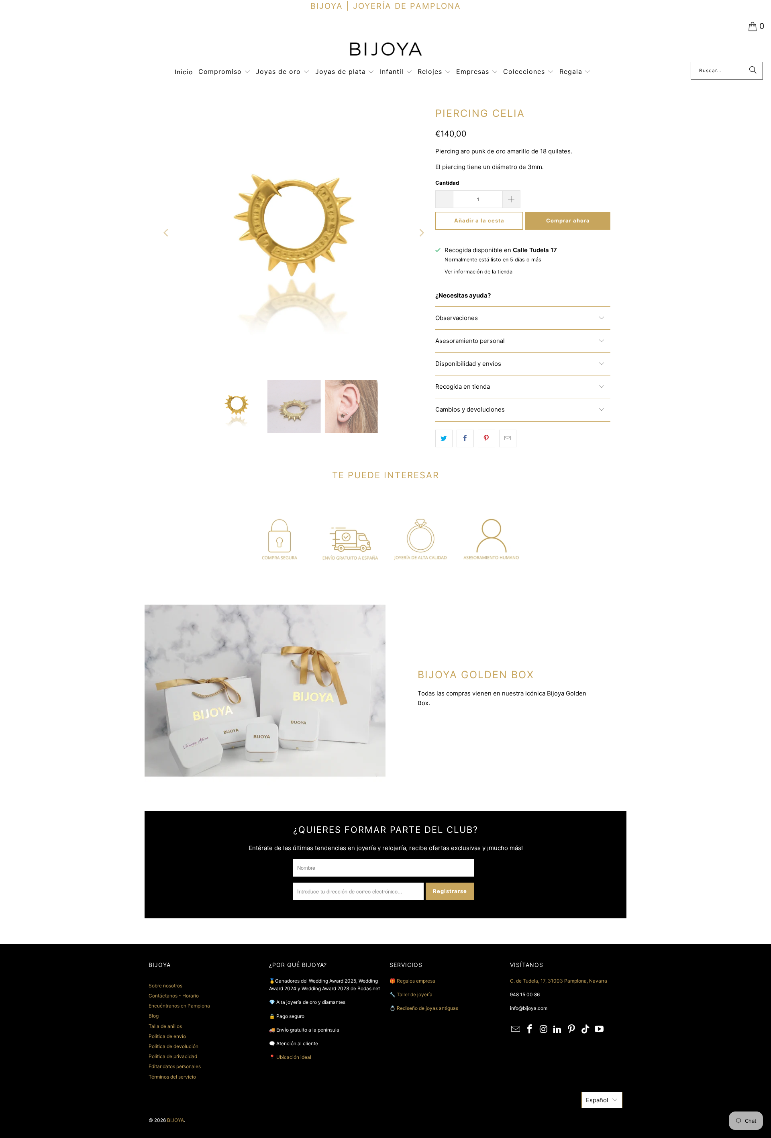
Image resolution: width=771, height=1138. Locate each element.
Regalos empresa (416, 981)
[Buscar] (753, 71)
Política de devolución (173, 1046)
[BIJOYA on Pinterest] (572, 1029)
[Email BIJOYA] (516, 1029)
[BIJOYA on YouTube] (600, 1029)
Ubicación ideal (293, 1057)
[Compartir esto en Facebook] (465, 438)
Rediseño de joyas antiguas (427, 1008)
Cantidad (447, 182)
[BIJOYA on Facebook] (530, 1029)
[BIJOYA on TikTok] (585, 1029)
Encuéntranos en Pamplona (179, 1006)
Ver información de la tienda (478, 272)
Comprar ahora (568, 220)
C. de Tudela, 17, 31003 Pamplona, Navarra (558, 981)
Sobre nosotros (165, 986)
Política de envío (167, 1036)
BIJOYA (175, 1120)
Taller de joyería (415, 994)
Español (597, 1100)
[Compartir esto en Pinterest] (486, 438)
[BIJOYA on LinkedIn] (558, 1029)
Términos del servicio (172, 1077)
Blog (154, 1016)
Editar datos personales (175, 1066)
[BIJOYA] (385, 50)
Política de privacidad (173, 1056)
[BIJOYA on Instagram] (544, 1029)
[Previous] (166, 233)
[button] (224, 72)
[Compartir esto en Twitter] (444, 438)
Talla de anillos (165, 1026)
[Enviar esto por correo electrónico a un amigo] (507, 438)
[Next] (421, 233)
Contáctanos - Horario (174, 996)
